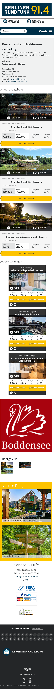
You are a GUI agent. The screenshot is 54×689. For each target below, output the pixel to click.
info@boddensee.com (17, 81)
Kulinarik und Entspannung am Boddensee (26, 237)
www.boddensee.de (18, 79)
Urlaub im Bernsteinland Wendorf (19, 520)
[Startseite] (27, 9)
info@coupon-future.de (27, 576)
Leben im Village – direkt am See (27, 270)
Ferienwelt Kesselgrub (27, 311)
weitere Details (17, 299)
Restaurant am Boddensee (13, 123)
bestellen (26, 143)
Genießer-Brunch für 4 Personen (26, 182)
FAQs (27, 580)
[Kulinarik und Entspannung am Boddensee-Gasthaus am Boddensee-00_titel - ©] (7, 465)
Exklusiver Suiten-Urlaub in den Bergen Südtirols (27, 359)
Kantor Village (27, 267)
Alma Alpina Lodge (27, 355)
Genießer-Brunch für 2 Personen (26, 127)
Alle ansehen (37, 629)
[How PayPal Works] (26, 598)
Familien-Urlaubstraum (27, 314)
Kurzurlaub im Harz (12, 556)
